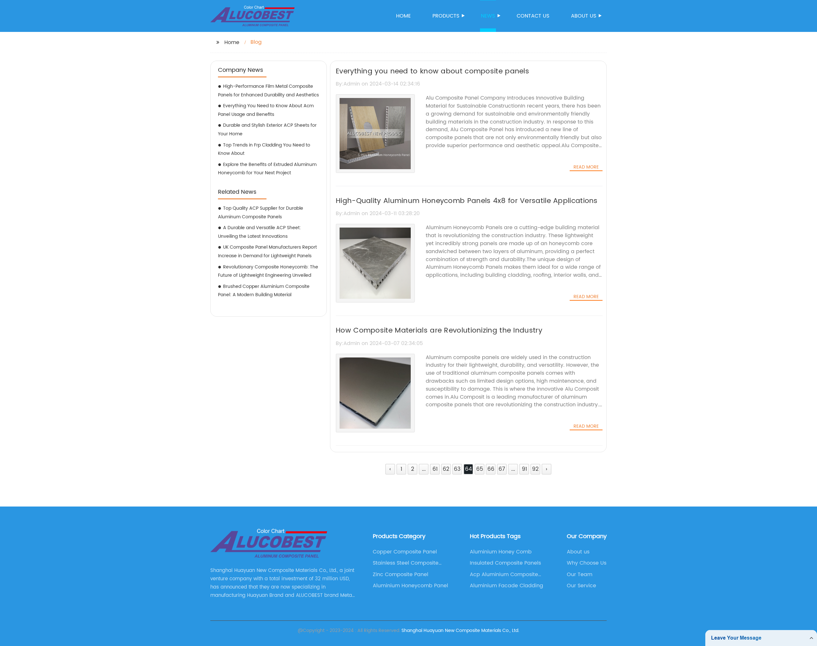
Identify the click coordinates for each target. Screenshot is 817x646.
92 (535, 469)
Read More (586, 167)
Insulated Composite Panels (505, 563)
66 (490, 469)
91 (524, 469)
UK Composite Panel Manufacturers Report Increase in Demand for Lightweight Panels (267, 251)
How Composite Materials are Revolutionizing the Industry (439, 330)
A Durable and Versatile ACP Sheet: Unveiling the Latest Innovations (259, 232)
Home (403, 16)
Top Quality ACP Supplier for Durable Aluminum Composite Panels (260, 213)
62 (446, 469)
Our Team (579, 574)
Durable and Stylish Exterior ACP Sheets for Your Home (267, 130)
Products (445, 16)
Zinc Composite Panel (400, 574)
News (488, 16)
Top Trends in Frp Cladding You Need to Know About (264, 149)
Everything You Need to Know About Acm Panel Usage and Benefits (266, 110)
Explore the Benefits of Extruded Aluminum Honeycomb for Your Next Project (267, 169)
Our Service (581, 586)
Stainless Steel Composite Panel (405, 563)
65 (479, 469)
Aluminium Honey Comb (501, 552)
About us (583, 16)
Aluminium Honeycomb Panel (410, 586)
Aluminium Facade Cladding (506, 586)
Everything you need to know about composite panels (432, 71)
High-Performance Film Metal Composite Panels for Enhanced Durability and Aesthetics (268, 91)
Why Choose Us (586, 563)
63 (457, 469)
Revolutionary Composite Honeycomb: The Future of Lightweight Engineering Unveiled (268, 271)
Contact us (533, 16)
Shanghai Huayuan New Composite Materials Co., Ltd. (460, 630)
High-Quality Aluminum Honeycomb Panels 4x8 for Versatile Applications (467, 201)
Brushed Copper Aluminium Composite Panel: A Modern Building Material (264, 291)
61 (435, 469)
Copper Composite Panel (405, 552)
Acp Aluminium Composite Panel (504, 574)
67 (501, 469)
